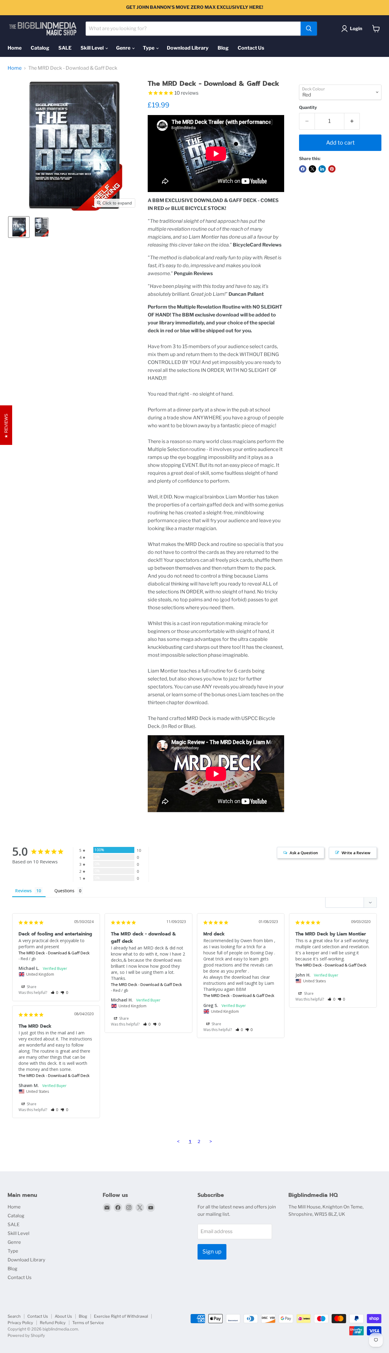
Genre (123, 48)
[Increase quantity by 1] (352, 121)
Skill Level (93, 48)
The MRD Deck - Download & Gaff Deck (54, 953)
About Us (63, 1316)
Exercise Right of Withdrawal (121, 1316)
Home (15, 48)
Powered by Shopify (26, 1335)
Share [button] (31, 986)
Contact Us (251, 48)
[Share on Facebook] (302, 169)
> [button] (210, 1141)
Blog (223, 48)
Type (149, 48)
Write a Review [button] (356, 852)
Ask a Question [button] (304, 852)
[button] (353, 28)
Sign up (212, 1251)
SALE (64, 48)
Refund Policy (53, 1322)
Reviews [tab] (23, 890)
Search (14, 1316)
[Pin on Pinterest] (332, 169)
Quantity (308, 107)
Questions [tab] (64, 890)
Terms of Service (88, 1322)
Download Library (187, 48)
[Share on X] (312, 169)
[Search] (309, 29)
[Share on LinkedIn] (322, 169)
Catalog (40, 48)
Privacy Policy (20, 1322)
